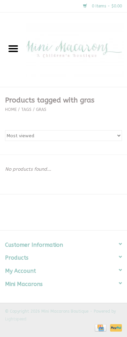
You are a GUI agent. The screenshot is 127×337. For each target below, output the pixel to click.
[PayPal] (115, 327)
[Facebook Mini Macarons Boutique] (57, 214)
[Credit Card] (100, 327)
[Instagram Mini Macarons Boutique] (69, 214)
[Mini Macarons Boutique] (77, 49)
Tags (26, 109)
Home (11, 109)
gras (41, 109)
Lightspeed (15, 319)
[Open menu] (13, 48)
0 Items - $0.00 (106, 6)
